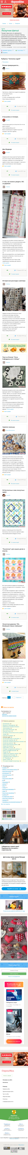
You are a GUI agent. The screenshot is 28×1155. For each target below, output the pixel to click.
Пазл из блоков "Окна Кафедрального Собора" (11, 358)
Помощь (5, 1086)
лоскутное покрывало (8, 789)
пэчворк (4, 767)
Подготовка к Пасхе (8, 747)
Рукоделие (17, 23)
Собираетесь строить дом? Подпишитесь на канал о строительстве (10, 848)
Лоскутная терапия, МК (9, 740)
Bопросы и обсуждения (9, 725)
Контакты (5, 1082)
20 (15, 339)
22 (15, 617)
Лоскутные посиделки (8, 793)
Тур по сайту (6, 1094)
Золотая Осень (7, 731)
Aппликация (6, 723)
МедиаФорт (14, 1115)
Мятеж (8, 1034)
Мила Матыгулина (10, 430)
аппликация (5, 773)
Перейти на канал (12, 888)
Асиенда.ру (21, 1128)
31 (15, 542)
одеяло (4, 784)
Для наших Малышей (8, 729)
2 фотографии (7, 608)
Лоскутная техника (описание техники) (13, 741)
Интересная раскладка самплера (13, 281)
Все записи (5, 62)
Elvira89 (8, 120)
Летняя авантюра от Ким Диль (11, 738)
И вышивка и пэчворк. (10, 117)
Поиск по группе (8, 707)
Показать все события (14, 1041)
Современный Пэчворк (9, 755)
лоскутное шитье (6, 775)
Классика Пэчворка (8, 735)
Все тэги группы (5, 804)
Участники (20, 50)
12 (15, 175)
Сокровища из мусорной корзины (11, 802)
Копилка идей (6, 737)
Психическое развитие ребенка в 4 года (14, 911)
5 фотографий (7, 101)
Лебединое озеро (11, 1002)
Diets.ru (21, 1124)
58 (15, 483)
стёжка (4, 787)
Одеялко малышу (8, 427)
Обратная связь (6, 1096)
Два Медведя (7, 149)
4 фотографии (7, 411)
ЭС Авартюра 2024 (7, 796)
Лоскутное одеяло (7, 778)
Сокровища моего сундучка (10, 756)
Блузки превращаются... (10, 65)
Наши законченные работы (10, 744)
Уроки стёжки (6, 759)
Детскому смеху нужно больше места (14, 858)
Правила (5, 52)
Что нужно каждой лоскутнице (11, 761)
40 (15, 420)
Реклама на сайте (7, 1080)
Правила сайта (6, 1089)
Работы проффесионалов (9, 750)
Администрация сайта (8, 1091)
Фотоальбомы (6, 809)
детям (4, 776)
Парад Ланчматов (8, 746)
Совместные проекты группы (11, 753)
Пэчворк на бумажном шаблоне (11, 749)
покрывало (5, 782)
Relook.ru (7, 1133)
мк (3, 780)
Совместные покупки (14, 20)
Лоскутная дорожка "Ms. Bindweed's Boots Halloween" (12, 625)
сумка (3, 791)
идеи (3, 785)
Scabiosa (8, 186)
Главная (4, 23)
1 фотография (7, 133)
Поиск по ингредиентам (14, 976)
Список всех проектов (14, 1138)
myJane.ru (7, 1128)
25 (15, 110)
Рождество (5, 752)
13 (15, 142)
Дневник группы (7, 50)
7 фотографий (7, 682)
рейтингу (4, 714)
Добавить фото (8, 819)
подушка (4, 800)
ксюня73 (8, 495)
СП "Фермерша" (7, 758)
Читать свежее (7, 1075)
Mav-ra (7, 68)
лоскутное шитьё (6, 771)
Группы (10, 23)
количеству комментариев (9, 715)
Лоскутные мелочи (8, 743)
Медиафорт (21, 1145)
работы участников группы (9, 769)
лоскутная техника (7, 798)
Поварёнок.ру (7, 1124)
